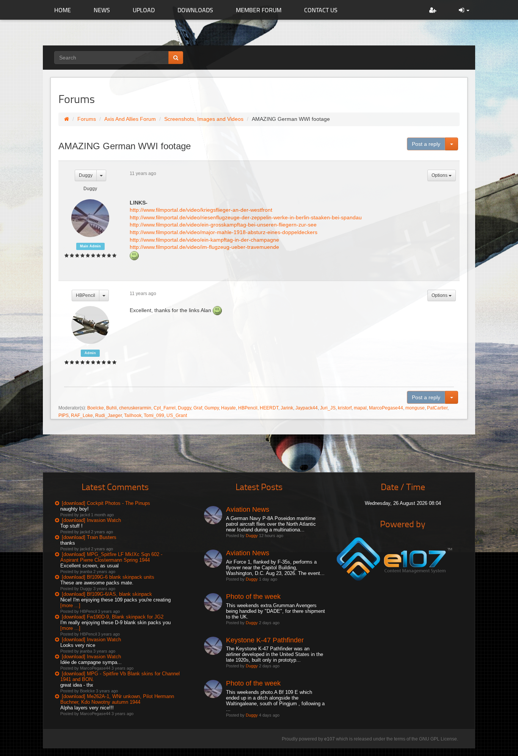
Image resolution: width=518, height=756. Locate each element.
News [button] (102, 10)
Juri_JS (328, 408)
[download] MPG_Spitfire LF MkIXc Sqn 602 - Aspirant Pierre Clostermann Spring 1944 (111, 557)
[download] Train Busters (89, 537)
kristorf (345, 408)
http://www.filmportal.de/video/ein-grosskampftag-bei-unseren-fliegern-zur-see (223, 225)
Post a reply (426, 144)
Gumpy (211, 408)
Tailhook (132, 415)
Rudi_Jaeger (108, 415)
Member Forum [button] (258, 10)
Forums (86, 119)
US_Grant (176, 415)
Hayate (228, 408)
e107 (329, 739)
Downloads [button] (195, 10)
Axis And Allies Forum (130, 119)
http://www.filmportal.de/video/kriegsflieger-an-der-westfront (201, 210)
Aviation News (247, 509)
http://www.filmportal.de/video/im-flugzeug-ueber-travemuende (204, 247)
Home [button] (62, 10)
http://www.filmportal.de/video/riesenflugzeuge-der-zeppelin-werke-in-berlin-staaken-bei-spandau (246, 217)
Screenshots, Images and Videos (203, 119)
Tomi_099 (154, 415)
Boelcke (95, 408)
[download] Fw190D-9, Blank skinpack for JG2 (112, 617)
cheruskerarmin (135, 408)
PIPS (63, 415)
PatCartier (437, 408)
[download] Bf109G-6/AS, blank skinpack (107, 594)
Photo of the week (253, 596)
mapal (360, 408)
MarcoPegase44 (386, 408)
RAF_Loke (82, 415)
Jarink (287, 408)
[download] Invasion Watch (91, 520)
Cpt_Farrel (165, 408)
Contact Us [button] (320, 10)
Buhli (111, 408)
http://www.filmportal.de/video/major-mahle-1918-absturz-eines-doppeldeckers (223, 232)
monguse (415, 408)
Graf (197, 408)
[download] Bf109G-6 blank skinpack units (108, 577)
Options (440, 175)
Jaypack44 (306, 408)
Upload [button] (144, 10)
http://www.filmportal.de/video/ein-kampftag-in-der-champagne (204, 240)
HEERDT (269, 408)
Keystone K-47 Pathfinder (265, 640)
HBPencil (85, 295)
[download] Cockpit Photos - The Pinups (106, 503)
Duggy (86, 175)
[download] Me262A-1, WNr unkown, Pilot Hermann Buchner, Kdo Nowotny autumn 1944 (117, 699)
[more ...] (70, 605)
